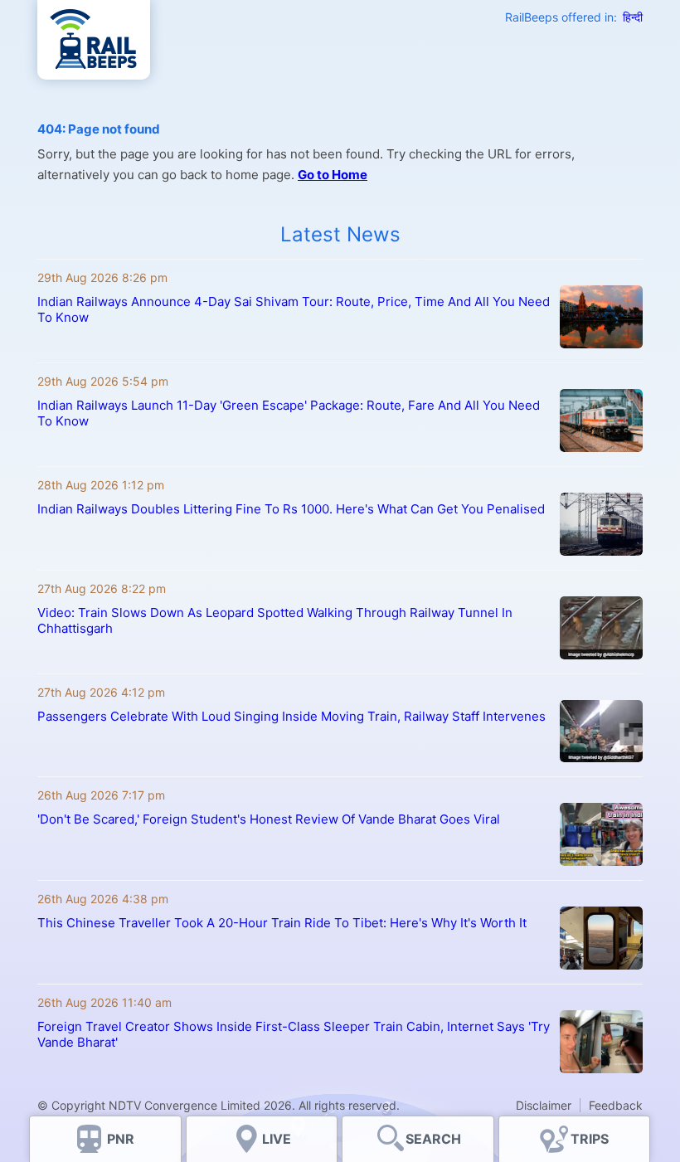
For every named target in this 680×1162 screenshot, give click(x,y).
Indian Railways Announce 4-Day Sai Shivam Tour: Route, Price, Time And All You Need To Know (293, 309)
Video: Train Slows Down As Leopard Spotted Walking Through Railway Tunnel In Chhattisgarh (274, 620)
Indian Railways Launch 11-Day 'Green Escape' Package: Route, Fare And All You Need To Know (288, 413)
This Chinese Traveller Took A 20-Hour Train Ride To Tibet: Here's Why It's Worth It (282, 923)
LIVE (276, 1138)
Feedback (616, 1105)
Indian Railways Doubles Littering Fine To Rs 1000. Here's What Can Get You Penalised (291, 509)
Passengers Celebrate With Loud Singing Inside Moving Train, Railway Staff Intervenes (291, 716)
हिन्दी (633, 17)
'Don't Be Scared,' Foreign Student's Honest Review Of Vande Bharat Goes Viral (268, 819)
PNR (120, 1138)
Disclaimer (543, 1105)
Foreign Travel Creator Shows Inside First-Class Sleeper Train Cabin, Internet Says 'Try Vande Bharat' (293, 1034)
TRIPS (590, 1138)
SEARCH (433, 1138)
